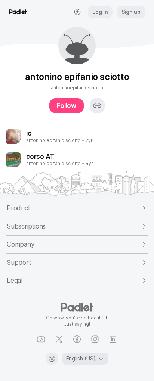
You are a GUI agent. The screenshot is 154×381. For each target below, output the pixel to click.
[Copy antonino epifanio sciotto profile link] (97, 105)
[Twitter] (59, 339)
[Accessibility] (52, 359)
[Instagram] (94, 339)
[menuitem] (77, 12)
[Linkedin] (112, 339)
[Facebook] (77, 339)
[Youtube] (41, 339)
